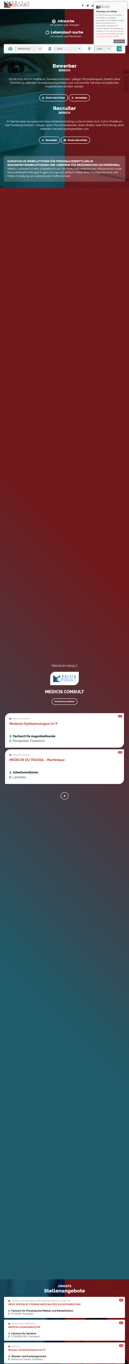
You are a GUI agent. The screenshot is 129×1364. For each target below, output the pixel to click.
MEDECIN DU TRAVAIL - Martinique (37, 760)
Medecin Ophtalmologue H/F (33, 724)
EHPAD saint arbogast (23, 1323)
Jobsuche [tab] (65, 21)
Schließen (119, 41)
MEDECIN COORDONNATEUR (24, 1327)
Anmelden (81, 97)
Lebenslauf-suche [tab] (67, 32)
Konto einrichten (55, 97)
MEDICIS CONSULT (21, 718)
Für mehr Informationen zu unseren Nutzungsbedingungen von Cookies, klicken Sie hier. (110, 33)
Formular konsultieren (64, 701)
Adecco (15, 1346)
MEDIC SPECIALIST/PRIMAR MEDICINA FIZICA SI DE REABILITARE (44, 1304)
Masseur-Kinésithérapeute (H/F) (27, 1350)
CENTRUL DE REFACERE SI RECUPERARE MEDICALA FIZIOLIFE (40, 1301)
